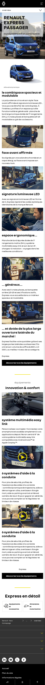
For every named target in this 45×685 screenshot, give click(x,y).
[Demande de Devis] (22, 682)
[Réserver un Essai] (7, 682)
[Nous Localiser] (37, 682)
